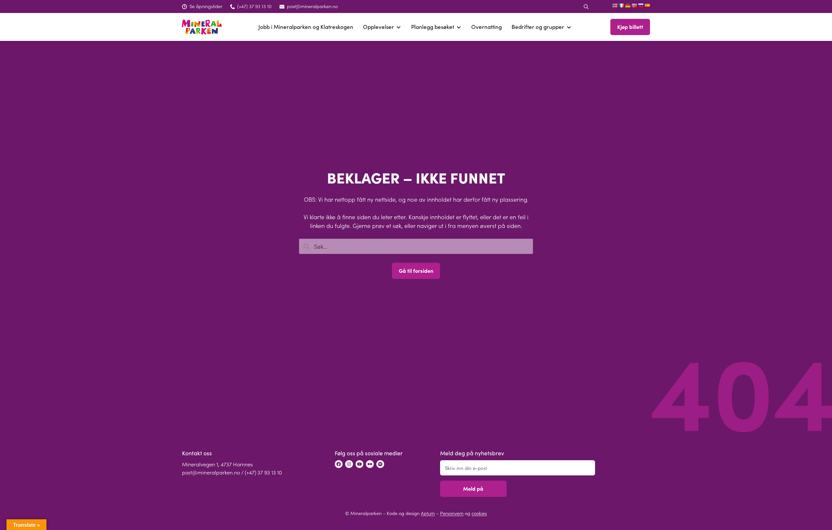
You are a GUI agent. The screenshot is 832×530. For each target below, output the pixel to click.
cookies (479, 513)
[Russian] (641, 5)
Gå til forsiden (416, 270)
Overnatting (486, 27)
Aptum (428, 513)
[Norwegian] (634, 5)
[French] (621, 5)
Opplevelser (378, 27)
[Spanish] (647, 5)
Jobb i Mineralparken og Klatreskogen (305, 27)
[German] (627, 5)
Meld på (473, 488)
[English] (615, 5)
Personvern (451, 513)
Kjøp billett (630, 26)
